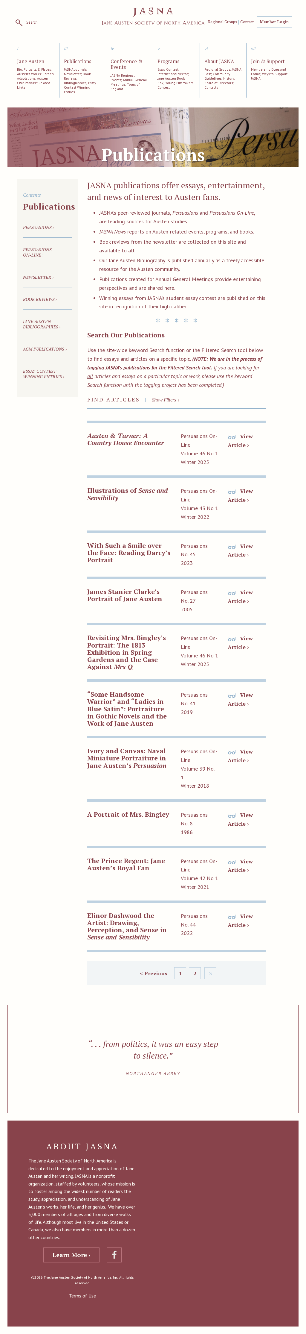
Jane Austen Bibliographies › (42, 324)
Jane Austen (30, 62)
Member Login (274, 22)
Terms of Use (82, 1296)
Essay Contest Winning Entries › (44, 373)
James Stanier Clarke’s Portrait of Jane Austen (124, 595)
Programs (168, 62)
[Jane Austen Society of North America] (153, 16)
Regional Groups (222, 22)
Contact (247, 22)
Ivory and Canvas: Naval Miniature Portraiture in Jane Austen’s (126, 757)
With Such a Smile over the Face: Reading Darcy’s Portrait (128, 552)
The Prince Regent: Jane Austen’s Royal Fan (126, 864)
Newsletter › (38, 277)
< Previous (153, 973)
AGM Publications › (45, 349)
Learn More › (71, 1255)
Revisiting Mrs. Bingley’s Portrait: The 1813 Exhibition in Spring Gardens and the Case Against (126, 652)
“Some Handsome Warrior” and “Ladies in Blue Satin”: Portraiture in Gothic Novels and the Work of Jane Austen (127, 708)
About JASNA (219, 62)
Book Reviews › (40, 299)
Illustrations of (127, 494)
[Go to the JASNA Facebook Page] (114, 1254)
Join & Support (268, 62)
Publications (77, 62)
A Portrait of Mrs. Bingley (128, 814)
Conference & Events (127, 65)
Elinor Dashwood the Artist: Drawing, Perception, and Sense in (127, 926)
